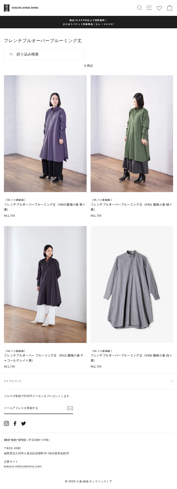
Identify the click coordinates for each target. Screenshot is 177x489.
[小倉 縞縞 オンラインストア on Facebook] (15, 423)
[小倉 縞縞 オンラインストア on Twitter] (23, 423)
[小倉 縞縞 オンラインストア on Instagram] (6, 423)
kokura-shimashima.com (23, 466)
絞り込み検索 (27, 54)
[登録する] (70, 408)
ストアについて (13, 381)
